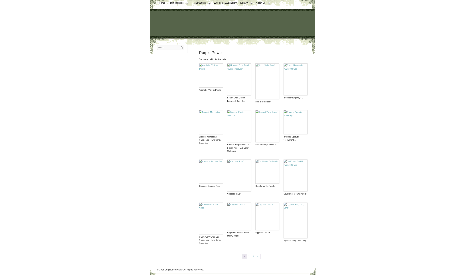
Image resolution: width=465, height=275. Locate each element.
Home (162, 3)
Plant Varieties (175, 3)
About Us (260, 3)
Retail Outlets (198, 3)
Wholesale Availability (225, 3)
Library (243, 3)
